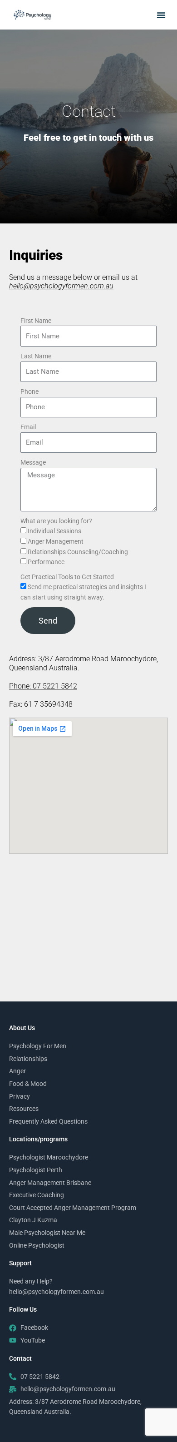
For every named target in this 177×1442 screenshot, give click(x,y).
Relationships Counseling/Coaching (78, 551)
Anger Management (56, 541)
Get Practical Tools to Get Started (67, 576)
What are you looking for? (56, 521)
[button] (161, 15)
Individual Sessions (54, 531)
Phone (29, 391)
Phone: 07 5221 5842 (43, 686)
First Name (35, 320)
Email (28, 427)
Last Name (35, 356)
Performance (46, 561)
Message (33, 462)
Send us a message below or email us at (73, 282)
